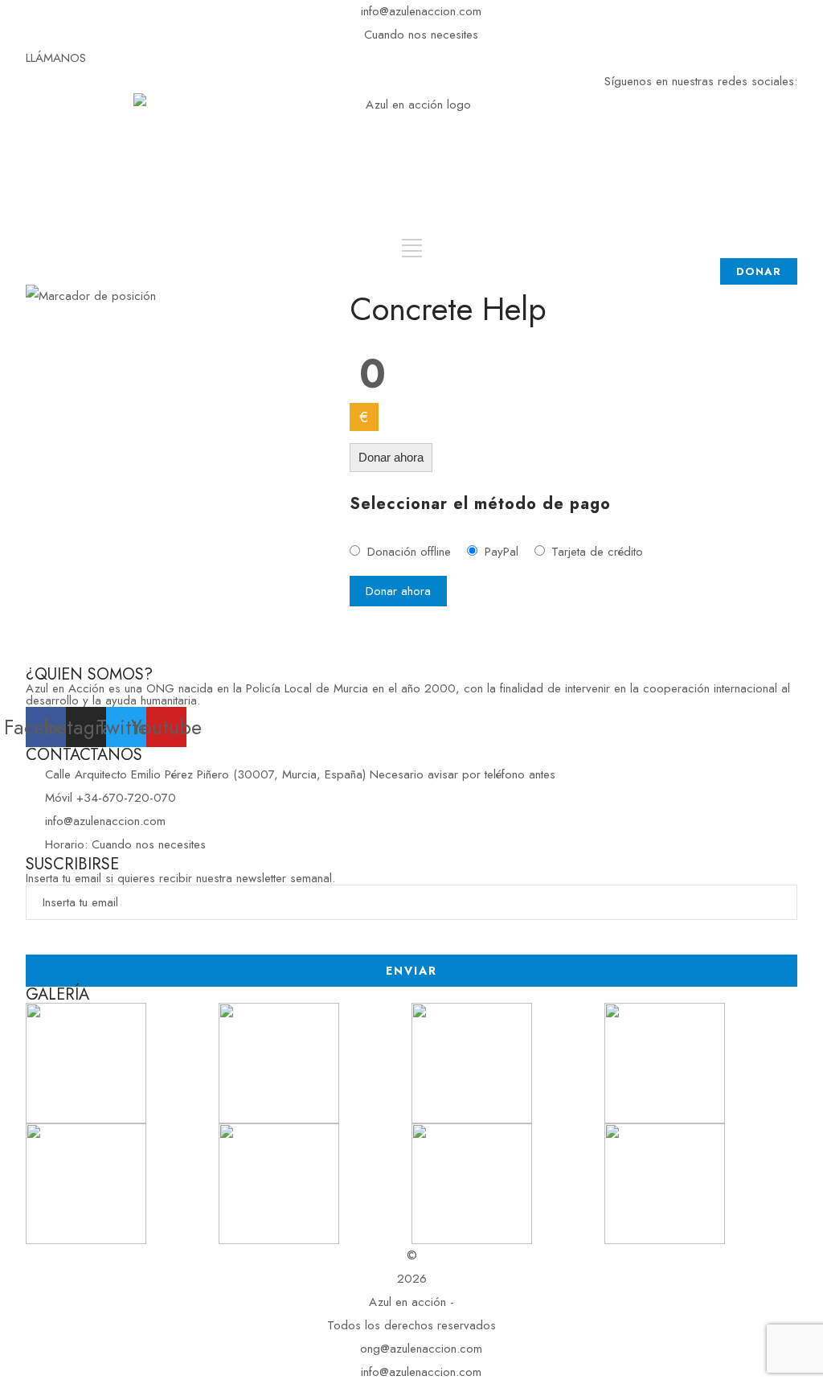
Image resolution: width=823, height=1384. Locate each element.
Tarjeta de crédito (597, 552)
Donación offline (409, 552)
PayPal (501, 552)
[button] (56, 58)
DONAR (758, 271)
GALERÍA (57, 994)
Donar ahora (391, 457)
